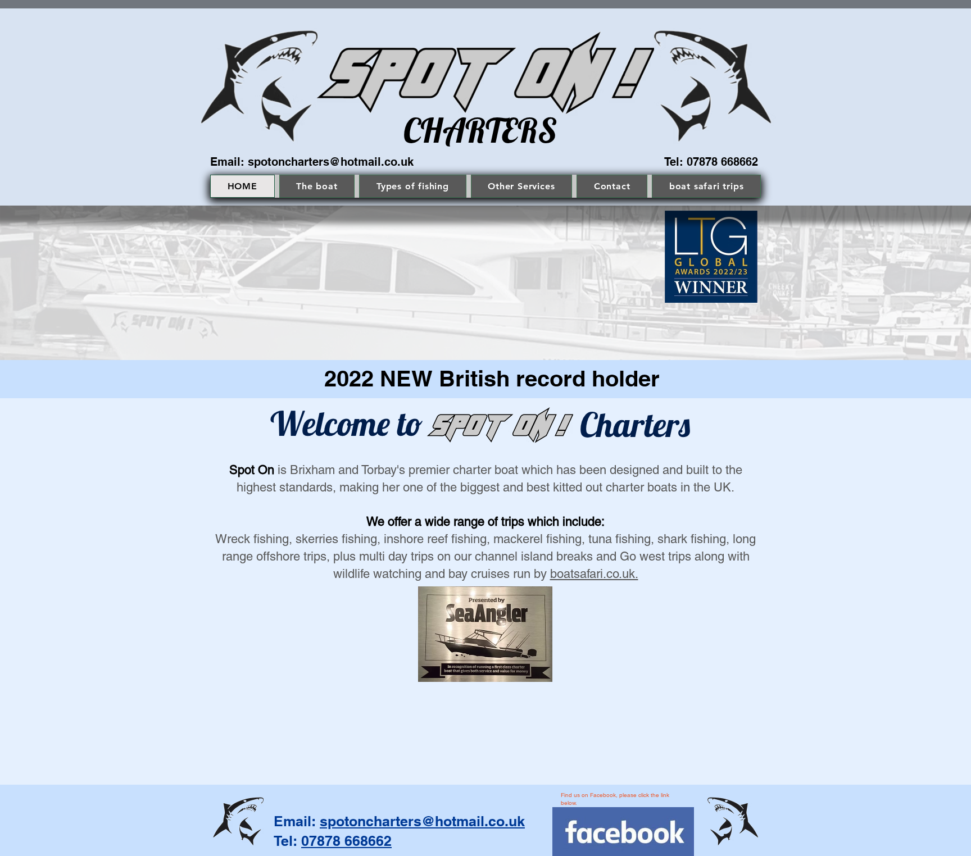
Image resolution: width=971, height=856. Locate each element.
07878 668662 (346, 840)
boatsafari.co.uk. (594, 574)
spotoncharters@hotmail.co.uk (331, 162)
